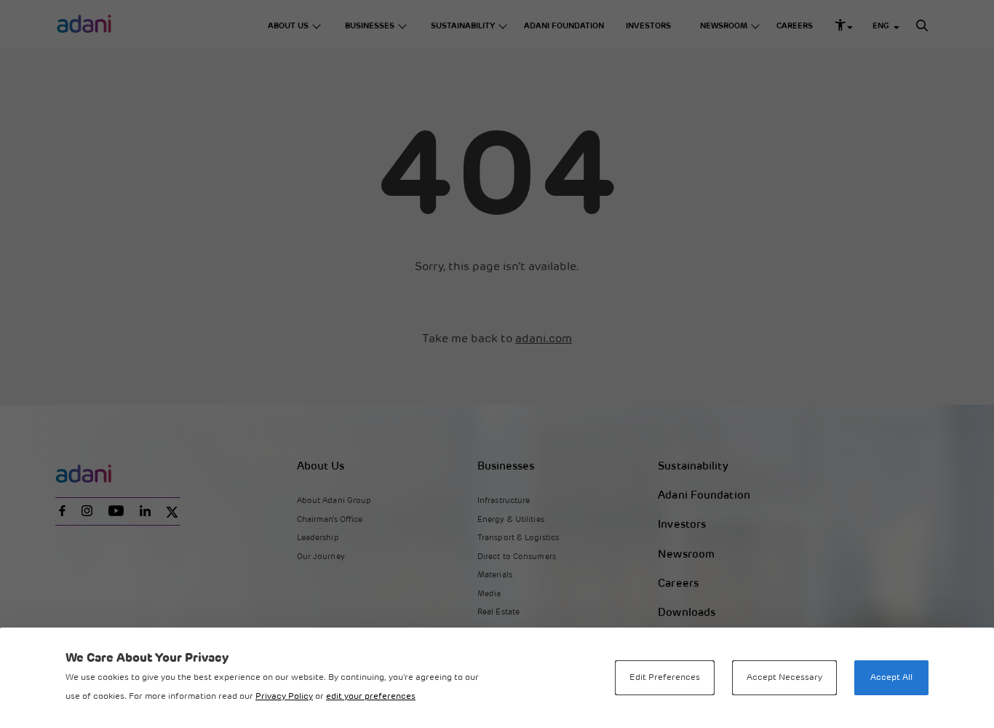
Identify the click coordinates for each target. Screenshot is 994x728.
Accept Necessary (784, 677)
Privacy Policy (284, 696)
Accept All (891, 677)
